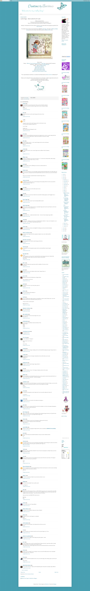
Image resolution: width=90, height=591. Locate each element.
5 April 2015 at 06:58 (26, 272)
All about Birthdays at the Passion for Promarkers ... (66, 212)
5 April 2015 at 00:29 (26, 250)
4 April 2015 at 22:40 (26, 223)
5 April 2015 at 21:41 (26, 401)
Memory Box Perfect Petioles (39, 70)
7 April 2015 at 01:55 (26, 499)
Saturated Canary (66, 363)
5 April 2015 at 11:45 (26, 334)
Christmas (64, 293)
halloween (64, 326)
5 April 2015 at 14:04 (26, 359)
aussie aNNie (25, 427)
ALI (23, 368)
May (64, 190)
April (64, 191)
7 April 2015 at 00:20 (26, 486)
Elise (23, 489)
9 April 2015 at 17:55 (26, 532)
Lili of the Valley (65, 335)
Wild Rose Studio (65, 389)
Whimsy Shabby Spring (41, 65)
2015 (64, 178)
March (65, 223)
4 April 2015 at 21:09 (26, 145)
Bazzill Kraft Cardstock (39, 66)
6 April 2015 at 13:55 (26, 446)
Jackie (24, 284)
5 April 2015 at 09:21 (26, 318)
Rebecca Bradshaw (26, 466)
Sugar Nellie (65, 379)
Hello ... (64, 205)
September (66, 184)
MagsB (24, 481)
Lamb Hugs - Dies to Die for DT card (66, 216)
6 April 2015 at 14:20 (26, 453)
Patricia (24, 103)
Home (21, 14)
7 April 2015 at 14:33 (26, 505)
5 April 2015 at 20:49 (26, 395)
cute (63, 302)
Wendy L (24, 475)
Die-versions (65, 307)
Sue (23, 193)
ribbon (64, 362)
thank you (64, 381)
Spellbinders (65, 372)
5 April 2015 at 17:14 (26, 378)
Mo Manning (65, 342)
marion (24, 502)
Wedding (64, 384)
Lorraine (24, 354)
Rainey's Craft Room (26, 232)
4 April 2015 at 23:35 (26, 229)
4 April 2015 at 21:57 (26, 210)
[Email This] (30, 97)
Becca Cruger (25, 199)
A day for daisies (65, 274)
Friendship (64, 322)
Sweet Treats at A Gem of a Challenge (66, 203)
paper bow (64, 348)
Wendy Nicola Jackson (27, 565)
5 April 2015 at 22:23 (26, 408)
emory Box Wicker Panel (40, 69)
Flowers (64, 321)
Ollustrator (47, 584)
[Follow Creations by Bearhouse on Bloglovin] (66, 57)
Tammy (24, 226)
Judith (24, 213)
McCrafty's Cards (26, 239)
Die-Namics (65, 305)
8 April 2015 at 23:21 (26, 526)
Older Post (56, 572)
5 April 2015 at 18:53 (26, 387)
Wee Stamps (65, 385)
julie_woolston (25, 314)
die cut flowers (65, 304)
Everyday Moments (45, 64)
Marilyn (24, 374)
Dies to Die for (39, 26)
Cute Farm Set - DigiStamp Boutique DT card (66, 208)
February (65, 224)
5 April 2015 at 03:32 (26, 266)
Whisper (24, 157)
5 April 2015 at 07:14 (26, 280)
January (65, 226)
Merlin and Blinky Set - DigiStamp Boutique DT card (66, 195)
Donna (24, 550)
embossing (64, 318)
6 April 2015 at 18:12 (26, 472)
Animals (64, 278)
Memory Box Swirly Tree (39, 67)
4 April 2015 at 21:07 (26, 137)
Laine (24, 433)
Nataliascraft (25, 362)
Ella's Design (25, 412)
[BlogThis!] (31, 97)
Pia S (24, 542)
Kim (23, 112)
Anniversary (65, 280)
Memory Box (65, 340)
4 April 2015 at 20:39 (26, 116)
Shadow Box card (66, 365)
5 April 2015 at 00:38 (26, 259)
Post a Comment (25, 570)
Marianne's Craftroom (26, 308)
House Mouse (65, 327)
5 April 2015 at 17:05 (26, 371)
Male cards (64, 339)
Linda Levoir (25, 180)
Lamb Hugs (44, 28)
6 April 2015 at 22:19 (26, 478)
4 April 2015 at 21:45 (26, 177)
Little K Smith (25, 205)
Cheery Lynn (65, 292)
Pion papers (65, 356)
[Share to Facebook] (33, 97)
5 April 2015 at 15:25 (26, 365)
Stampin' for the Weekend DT (65, 375)
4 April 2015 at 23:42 (26, 243)
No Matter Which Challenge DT (65, 347)
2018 (64, 174)
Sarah (24, 164)
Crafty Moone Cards (26, 331)
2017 (64, 175)
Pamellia (24, 348)
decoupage (65, 303)
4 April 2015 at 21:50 (26, 184)
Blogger (55, 584)
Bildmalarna (65, 281)
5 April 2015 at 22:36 (26, 415)
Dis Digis (64, 313)
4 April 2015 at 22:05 (26, 216)
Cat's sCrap (25, 337)
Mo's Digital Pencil (66, 343)
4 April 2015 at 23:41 (26, 236)
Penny (24, 557)
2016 (64, 177)
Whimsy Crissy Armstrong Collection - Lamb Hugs (36, 63)
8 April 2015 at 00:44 (26, 519)
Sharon (24, 419)
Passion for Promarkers (65, 353)
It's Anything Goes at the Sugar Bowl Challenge (65, 199)
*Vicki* (24, 449)
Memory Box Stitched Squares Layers (39, 71)
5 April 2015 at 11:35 (26, 328)
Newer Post (23, 572)
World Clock (65, 447)
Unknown (24, 246)
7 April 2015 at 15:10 (26, 511)
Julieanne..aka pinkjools (27, 536)
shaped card (65, 367)
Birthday (64, 282)
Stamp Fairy (65, 373)
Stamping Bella (65, 376)
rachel (24, 219)
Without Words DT (66, 392)
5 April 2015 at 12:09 (26, 345)
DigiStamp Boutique (64, 312)
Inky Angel (25, 253)
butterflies (64, 287)
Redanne (24, 170)
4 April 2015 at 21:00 (26, 130)
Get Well (64, 323)
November (66, 181)
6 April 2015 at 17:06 (26, 463)
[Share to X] (32, 97)
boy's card (64, 286)
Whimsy (64, 386)
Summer (64, 380)
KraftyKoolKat (25, 321)
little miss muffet (65, 337)
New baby (64, 345)
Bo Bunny (64, 283)
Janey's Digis (65, 328)
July (64, 187)
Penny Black (65, 354)
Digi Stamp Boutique (64, 310)
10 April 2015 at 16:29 (26, 538)
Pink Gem (64, 355)
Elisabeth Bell (65, 317)
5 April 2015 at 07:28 (26, 287)
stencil (64, 378)
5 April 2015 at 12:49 (26, 351)
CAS (63, 288)
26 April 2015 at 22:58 (26, 568)
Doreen (24, 291)
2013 (64, 229)
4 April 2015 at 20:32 (26, 109)
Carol (24, 187)
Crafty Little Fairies (66, 296)
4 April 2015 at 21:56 (26, 202)
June (64, 188)
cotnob (24, 149)
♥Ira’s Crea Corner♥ (26, 444)
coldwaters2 (25, 381)
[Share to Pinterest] (34, 97)
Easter (64, 316)
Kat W (24, 297)
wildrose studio (65, 391)
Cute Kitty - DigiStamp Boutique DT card (66, 220)
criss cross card (65, 298)
